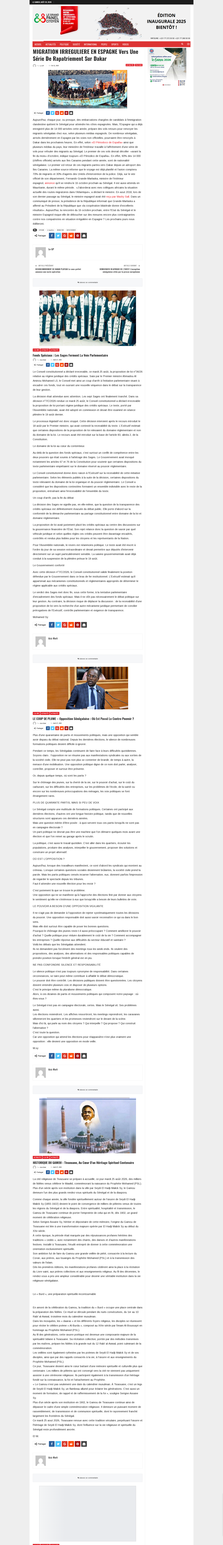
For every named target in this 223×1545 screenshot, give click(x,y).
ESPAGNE (41, 230)
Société (76, 44)
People (104, 44)
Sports (114, 44)
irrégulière (50, 230)
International (90, 44)
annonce (49, 183)
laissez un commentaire (88, 282)
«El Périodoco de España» (107, 142)
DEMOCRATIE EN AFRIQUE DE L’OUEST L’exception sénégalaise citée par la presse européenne (120, 270)
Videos (125, 44)
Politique (64, 44)
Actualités (51, 44)
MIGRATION (60, 230)
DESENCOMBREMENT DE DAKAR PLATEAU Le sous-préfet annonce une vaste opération (58, 270)
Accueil (38, 44)
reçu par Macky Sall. (118, 196)
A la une (36, 350)
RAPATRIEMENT (71, 230)
